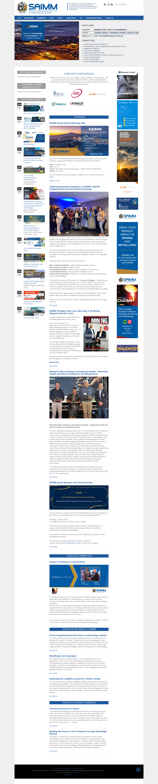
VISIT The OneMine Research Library (108, 36)
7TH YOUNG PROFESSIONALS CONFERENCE (30, 177)
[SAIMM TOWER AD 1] (127, 242)
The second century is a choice (64, 708)
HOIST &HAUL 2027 (31, 317)
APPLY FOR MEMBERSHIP (117, 29)
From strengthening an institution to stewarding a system (78, 635)
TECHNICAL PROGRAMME (91, 59)
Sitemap (81, 768)
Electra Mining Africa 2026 (33, 124)
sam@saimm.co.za (72, 543)
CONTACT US (76, 773)
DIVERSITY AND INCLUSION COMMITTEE (95, 44)
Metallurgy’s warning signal (62, 656)
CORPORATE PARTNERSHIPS (79, 73)
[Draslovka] (127, 115)
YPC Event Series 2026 (32, 113)
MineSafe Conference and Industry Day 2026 (33, 265)
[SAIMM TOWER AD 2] (127, 306)
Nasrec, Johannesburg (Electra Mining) (32, 127)
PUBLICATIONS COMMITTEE (92, 51)
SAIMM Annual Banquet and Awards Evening (70, 482)
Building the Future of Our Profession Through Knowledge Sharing (78, 732)
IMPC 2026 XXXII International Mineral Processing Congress (31, 228)
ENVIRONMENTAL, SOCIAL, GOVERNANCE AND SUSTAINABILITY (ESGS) (105, 46)
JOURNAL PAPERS (100, 33)
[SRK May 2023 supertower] (127, 162)
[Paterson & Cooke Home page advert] (127, 84)
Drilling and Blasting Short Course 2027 (33, 302)
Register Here (54, 181)
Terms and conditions (70, 768)
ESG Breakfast (29, 144)
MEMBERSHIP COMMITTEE (91, 49)
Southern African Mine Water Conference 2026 (34, 282)
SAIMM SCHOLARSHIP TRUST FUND (94, 53)
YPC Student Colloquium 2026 (32, 249)
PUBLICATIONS (133, 33)
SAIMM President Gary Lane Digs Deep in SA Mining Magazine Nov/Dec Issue (74, 312)
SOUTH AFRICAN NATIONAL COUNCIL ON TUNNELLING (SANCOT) (103, 55)
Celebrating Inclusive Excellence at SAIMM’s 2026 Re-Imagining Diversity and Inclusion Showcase (75, 187)
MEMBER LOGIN (100, 29)
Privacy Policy (57, 768)
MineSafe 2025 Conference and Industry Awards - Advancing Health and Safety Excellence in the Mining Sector (78, 372)
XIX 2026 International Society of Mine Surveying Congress (33, 160)
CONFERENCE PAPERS (117, 33)
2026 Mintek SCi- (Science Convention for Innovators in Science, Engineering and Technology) (34, 204)
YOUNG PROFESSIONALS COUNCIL (94, 61)
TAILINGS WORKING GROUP (92, 57)
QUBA (70, 775)
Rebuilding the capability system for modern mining (74, 678)
